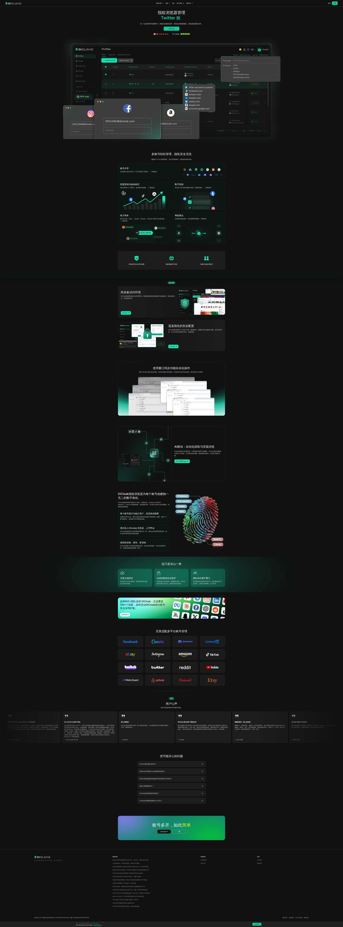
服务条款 (284, 917)
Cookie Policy (97, 925)
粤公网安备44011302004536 (81, 917)
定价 (173, 3)
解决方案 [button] (158, 3)
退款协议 (306, 917)
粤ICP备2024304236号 (63, 917)
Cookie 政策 (298, 917)
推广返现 (179, 3)
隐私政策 (291, 917)
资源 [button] (167, 3)
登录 (329, 3)
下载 (178, 832)
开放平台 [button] (188, 3)
